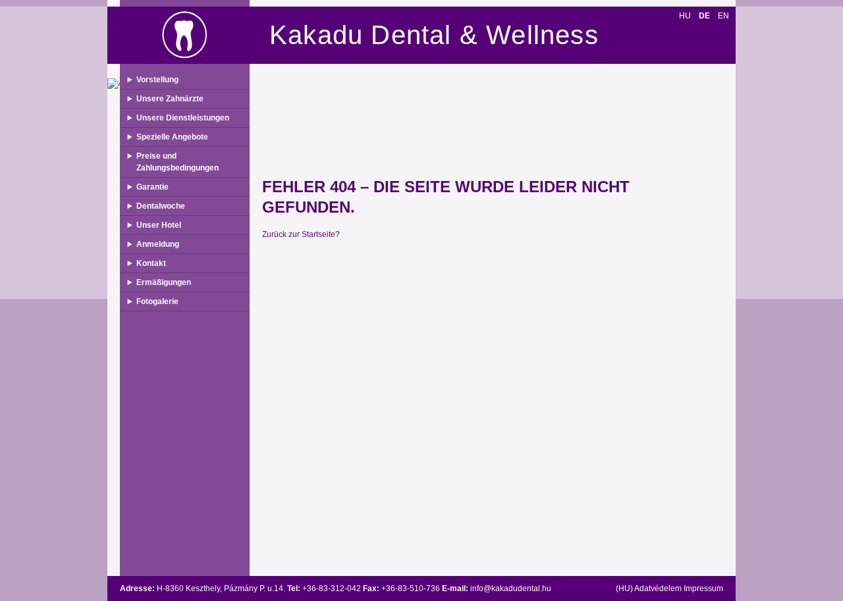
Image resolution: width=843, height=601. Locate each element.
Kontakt (151, 263)
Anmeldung (157, 244)
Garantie (152, 187)
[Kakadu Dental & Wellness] (185, 35)
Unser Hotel (158, 225)
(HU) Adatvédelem (649, 588)
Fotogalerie (157, 301)
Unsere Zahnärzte (170, 98)
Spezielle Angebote (172, 137)
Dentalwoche (160, 206)
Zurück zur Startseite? (301, 234)
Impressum (703, 588)
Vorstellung (157, 79)
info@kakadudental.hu (510, 588)
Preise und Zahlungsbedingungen (177, 161)
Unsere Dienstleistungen (182, 117)
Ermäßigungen (163, 282)
